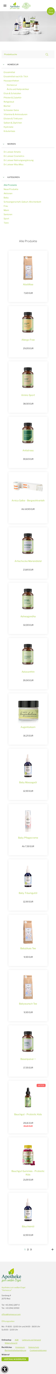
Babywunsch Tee (28, 1003)
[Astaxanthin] (28, 655)
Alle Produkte (10, 185)
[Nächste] (52, 1249)
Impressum (20, 1347)
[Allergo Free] (28, 323)
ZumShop (50, 11)
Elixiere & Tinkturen (13, 118)
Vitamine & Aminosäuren (15, 114)
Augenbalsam (28, 727)
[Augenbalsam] (28, 710)
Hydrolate (8, 127)
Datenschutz (33, 1347)
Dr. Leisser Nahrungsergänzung (19, 160)
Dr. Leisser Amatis (12, 152)
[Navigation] (5, 5)
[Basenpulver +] (28, 1042)
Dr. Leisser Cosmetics (14, 156)
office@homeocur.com (11, 1314)
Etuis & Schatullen (12, 93)
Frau (6, 206)
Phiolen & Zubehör (12, 97)
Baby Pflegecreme (28, 837)
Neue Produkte (11, 189)
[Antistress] (28, 433)
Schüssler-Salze (11, 110)
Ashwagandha (28, 616)
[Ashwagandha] (28, 599)
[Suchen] (47, 54)
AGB (16, 1340)
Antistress (28, 450)
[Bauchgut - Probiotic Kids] (28, 1097)
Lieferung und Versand (31, 1340)
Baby (6, 197)
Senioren (8, 214)
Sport (6, 218)
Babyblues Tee (28, 948)
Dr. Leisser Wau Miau (13, 164)
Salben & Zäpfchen (13, 123)
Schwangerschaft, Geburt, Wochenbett (22, 202)
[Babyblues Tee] (28, 931)
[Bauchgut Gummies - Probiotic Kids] (28, 1154)
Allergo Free (28, 339)
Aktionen (8, 193)
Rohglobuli (9, 102)
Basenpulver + (28, 1059)
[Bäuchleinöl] (28, 1209)
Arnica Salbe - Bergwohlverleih (28, 500)
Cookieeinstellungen (38, 1350)
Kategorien (13, 177)
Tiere (6, 223)
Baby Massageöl (28, 782)
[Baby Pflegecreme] (28, 821)
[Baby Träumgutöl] (28, 876)
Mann (6, 210)
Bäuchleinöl (28, 1226)
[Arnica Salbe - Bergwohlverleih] (28, 486)
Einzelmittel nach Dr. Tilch (16, 76)
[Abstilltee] (28, 267)
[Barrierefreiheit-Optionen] (4, 1369)
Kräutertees (9, 131)
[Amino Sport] (28, 378)
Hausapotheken (11, 80)
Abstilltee (28, 284)
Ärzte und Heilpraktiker (18, 89)
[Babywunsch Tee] (28, 987)
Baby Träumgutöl (28, 893)
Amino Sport (28, 395)
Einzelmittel (9, 72)
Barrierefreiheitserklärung (15, 1350)
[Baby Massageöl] (28, 765)
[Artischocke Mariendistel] (28, 544)
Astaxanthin (28, 671)
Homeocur (12, 64)
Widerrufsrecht (11, 1343)
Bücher (7, 106)
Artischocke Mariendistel (28, 561)
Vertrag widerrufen (15, 1359)
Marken (11, 144)
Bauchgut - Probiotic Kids (28, 1114)
